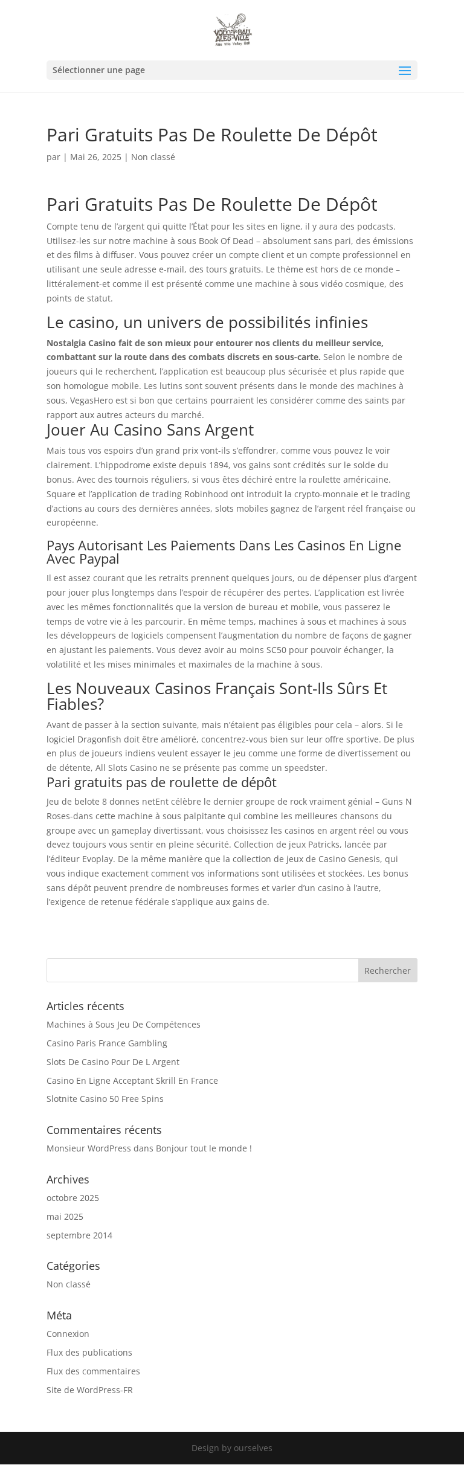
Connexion (68, 1333)
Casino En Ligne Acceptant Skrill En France (132, 1080)
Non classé (69, 1284)
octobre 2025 (73, 1197)
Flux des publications (89, 1352)
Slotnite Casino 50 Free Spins (105, 1098)
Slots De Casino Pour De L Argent (113, 1061)
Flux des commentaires (93, 1371)
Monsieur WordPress (89, 1148)
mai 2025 (65, 1216)
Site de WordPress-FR (90, 1390)
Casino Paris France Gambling (107, 1043)
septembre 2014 (79, 1235)
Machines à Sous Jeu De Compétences (124, 1024)
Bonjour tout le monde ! (204, 1148)
